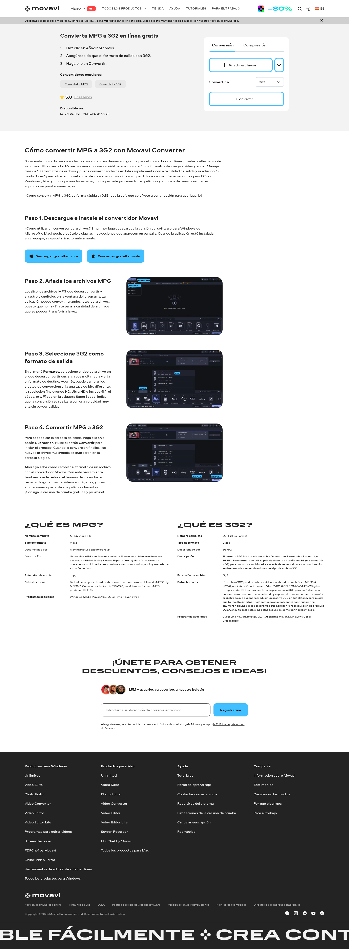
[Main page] (42, 9)
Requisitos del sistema (195, 803)
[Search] (299, 8)
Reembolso (186, 831)
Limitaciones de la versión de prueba (206, 812)
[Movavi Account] (308, 8)
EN (67, 113)
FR (76, 113)
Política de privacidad (224, 20)
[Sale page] (275, 8)
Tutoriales (185, 775)
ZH (107, 113)
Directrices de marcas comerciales (277, 904)
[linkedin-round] (305, 914)
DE (72, 113)
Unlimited (32, 775)
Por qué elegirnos (268, 803)
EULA (101, 904)
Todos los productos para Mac (125, 850)
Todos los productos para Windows (53, 878)
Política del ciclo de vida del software (136, 904)
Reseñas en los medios (272, 794)
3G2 (262, 82)
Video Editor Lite (38, 822)
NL (89, 113)
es (322, 8)
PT (84, 113)
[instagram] (296, 914)
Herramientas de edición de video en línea (58, 869)
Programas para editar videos (48, 831)
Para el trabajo (265, 812)
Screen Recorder (38, 841)
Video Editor (34, 812)
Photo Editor (35, 794)
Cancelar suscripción (194, 822)
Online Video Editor (40, 859)
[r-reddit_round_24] (322, 914)
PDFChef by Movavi (40, 850)
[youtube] (313, 914)
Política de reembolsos (231, 904)
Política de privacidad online (43, 904)
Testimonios (263, 784)
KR (102, 113)
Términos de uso (79, 904)
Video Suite (34, 784)
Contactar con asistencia (197, 794)
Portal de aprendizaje (194, 784)
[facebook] (287, 914)
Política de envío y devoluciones (188, 904)
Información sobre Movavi (274, 775)
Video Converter (38, 803)
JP (98, 113)
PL (94, 113)
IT (80, 113)
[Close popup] (321, 21)
